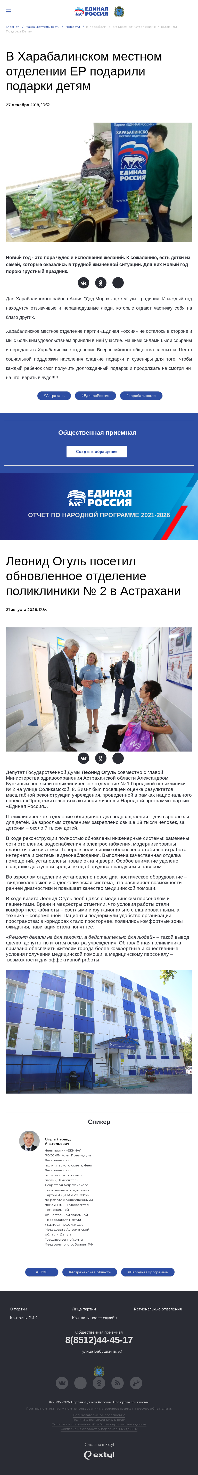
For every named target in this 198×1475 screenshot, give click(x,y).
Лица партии (84, 1309)
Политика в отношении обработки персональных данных (99, 1424)
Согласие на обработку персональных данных (99, 1429)
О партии (18, 1309)
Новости (72, 27)
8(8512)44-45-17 (99, 1340)
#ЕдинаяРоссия (95, 396)
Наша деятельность (42, 27)
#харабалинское (141, 396)
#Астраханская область (90, 1272)
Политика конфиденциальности (99, 1419)
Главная (13, 27)
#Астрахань (54, 396)
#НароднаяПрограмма (148, 1272)
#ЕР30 (41, 1272)
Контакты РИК (23, 1318)
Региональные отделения (158, 1309)
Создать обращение (97, 451)
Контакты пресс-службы (94, 1318)
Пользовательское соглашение (99, 1415)
